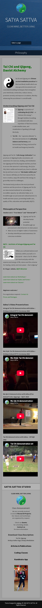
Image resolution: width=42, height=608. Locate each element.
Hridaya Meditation (28, 540)
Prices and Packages (10, 297)
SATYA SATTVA (21, 19)
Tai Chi (18, 538)
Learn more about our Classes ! (13, 282)
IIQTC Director (21, 269)
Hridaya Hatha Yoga (14, 540)
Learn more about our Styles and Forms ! (16, 280)
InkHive (19, 603)
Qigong (23, 538)
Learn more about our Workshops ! (14, 277)
